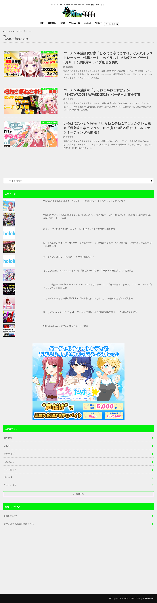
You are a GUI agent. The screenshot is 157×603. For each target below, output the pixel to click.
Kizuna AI (8, 477)
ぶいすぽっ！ (10, 469)
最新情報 (52, 23)
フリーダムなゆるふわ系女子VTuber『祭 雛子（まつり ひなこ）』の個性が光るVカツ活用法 (88, 298)
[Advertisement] (78, 562)
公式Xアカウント (12, 516)
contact (87, 23)
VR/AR (7, 445)
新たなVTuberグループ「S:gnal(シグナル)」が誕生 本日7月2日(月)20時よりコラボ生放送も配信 (90, 312)
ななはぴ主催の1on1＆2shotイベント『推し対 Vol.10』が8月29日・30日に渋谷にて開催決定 (88, 270)
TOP (42, 23)
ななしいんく (10, 485)
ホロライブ (9, 453)
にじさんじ (9, 461)
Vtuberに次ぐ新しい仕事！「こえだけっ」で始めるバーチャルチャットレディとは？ (84, 201)
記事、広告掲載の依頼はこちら (19, 523)
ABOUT (98, 23)
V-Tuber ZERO (130, 598)
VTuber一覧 (74, 23)
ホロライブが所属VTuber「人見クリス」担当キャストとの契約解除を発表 (79, 229)
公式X (62, 23)
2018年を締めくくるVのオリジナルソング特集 (65, 326)
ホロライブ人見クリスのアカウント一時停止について (69, 256)
